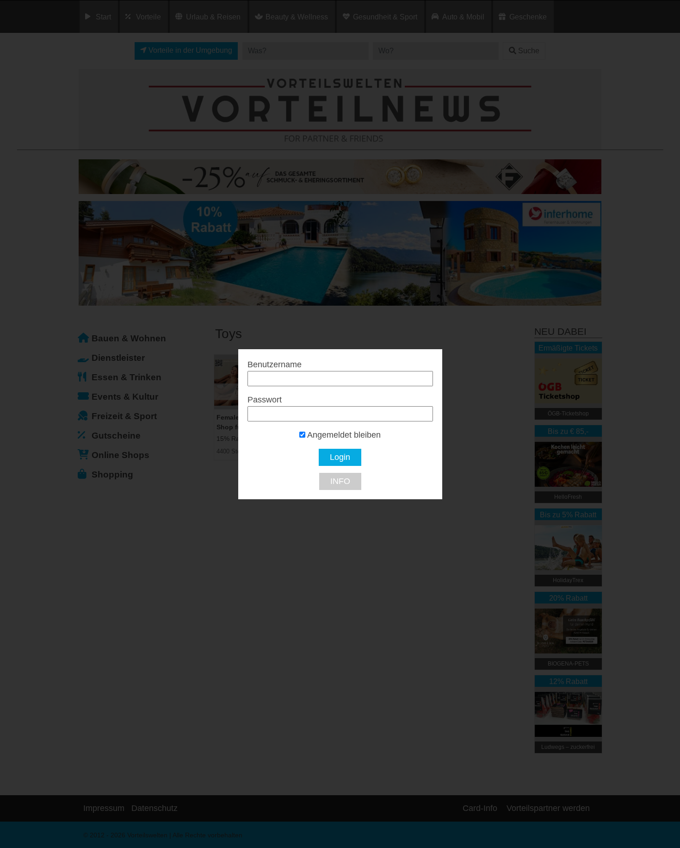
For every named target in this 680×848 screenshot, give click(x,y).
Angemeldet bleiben (343, 435)
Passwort (264, 399)
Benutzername (274, 364)
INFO (340, 481)
